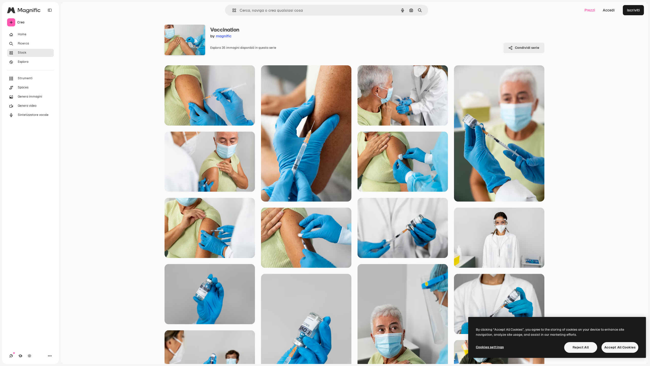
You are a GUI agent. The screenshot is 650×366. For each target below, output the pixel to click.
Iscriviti (633, 10)
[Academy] (20, 356)
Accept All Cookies (620, 347)
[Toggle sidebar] (50, 10)
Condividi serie (527, 47)
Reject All (581, 347)
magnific (224, 36)
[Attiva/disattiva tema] (29, 356)
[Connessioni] (11, 356)
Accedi (609, 10)
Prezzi (589, 10)
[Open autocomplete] (232, 10)
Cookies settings (490, 347)
